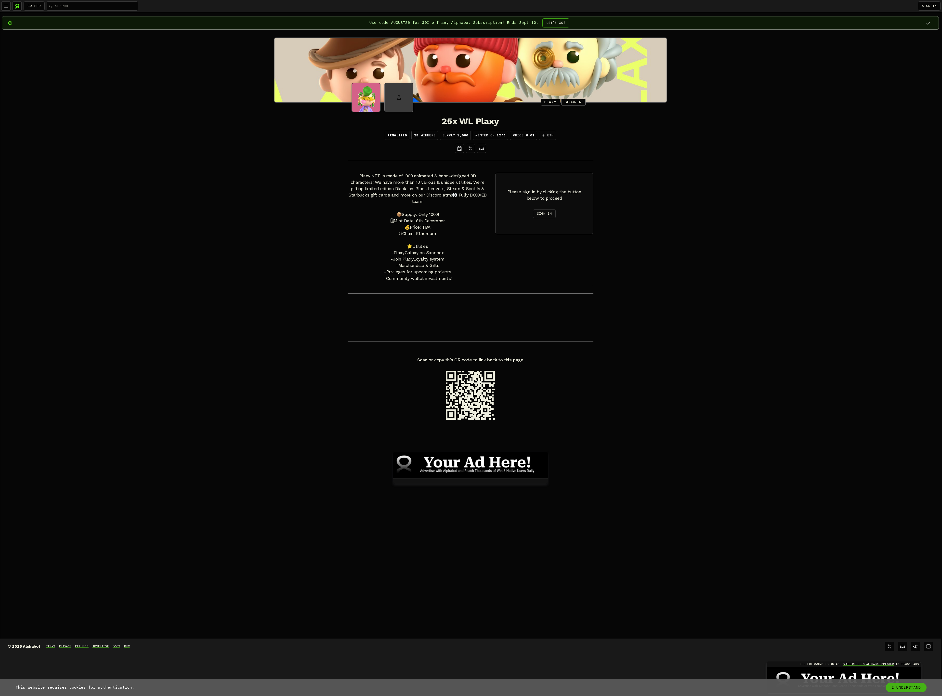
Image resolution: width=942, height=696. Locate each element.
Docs (116, 646)
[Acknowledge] (928, 22)
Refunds (82, 646)
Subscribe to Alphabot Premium (868, 664)
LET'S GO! (555, 23)
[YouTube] (928, 646)
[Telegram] (915, 646)
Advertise (100, 646)
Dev (127, 646)
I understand (906, 687)
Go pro (34, 6)
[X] (470, 148)
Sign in (929, 6)
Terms (50, 646)
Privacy (65, 646)
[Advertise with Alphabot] (470, 464)
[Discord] (481, 148)
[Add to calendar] (459, 148)
